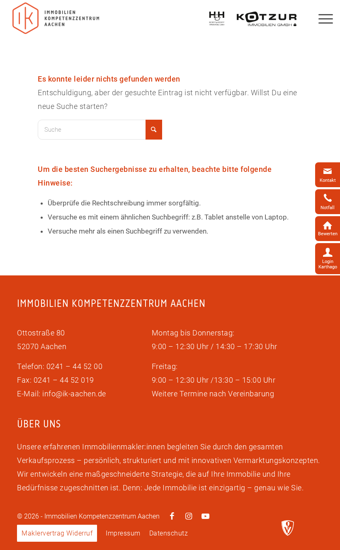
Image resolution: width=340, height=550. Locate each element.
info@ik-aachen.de (74, 393)
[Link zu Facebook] (172, 516)
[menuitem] (57, 533)
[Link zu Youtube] (205, 516)
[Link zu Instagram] (188, 516)
